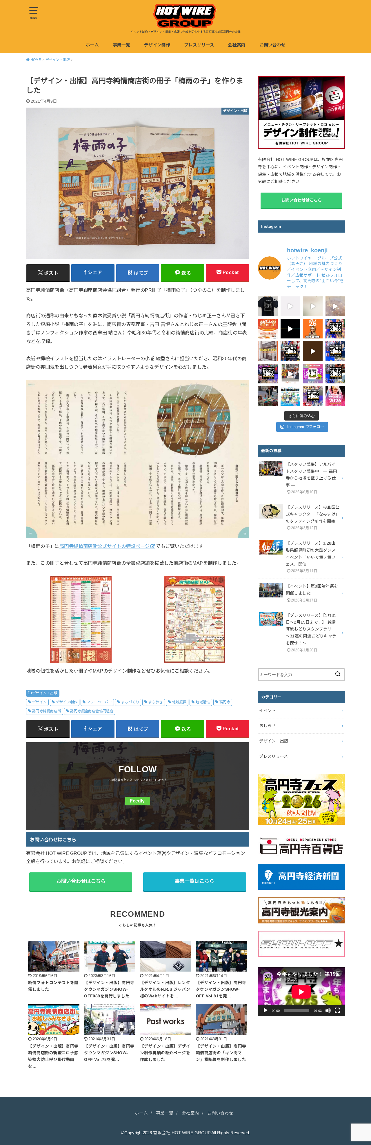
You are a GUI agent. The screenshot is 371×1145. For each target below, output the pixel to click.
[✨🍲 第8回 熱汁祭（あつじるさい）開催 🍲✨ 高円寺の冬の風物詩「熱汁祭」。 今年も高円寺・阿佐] (268, 329)
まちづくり (130, 702)
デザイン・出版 (44, 693)
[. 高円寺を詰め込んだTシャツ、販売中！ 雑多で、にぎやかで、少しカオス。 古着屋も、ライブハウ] (268, 306)
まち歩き (155, 702)
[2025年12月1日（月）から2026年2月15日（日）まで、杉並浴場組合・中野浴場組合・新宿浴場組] (290, 396)
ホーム (92, 45)
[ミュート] (328, 1010)
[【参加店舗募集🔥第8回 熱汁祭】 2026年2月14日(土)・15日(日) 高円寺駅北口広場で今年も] (290, 374)
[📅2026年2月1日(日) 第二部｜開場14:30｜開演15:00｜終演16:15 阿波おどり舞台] (290, 351)
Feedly (137, 800)
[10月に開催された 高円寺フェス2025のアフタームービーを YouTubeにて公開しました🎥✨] (313, 374)
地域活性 (203, 702)
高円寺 (224, 702)
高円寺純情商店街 (46, 711)
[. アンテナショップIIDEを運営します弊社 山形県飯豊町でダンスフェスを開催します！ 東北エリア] (290, 329)
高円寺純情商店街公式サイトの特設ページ (104, 546)
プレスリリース (199, 45)
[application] (301, 991)
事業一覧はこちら (194, 881)
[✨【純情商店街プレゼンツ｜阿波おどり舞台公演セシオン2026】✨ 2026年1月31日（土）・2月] (335, 396)
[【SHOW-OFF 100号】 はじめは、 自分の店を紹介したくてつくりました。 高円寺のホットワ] (313, 351)
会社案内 (236, 45)
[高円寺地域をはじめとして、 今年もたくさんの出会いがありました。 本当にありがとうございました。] (268, 351)
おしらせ (267, 725)
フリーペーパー (99, 702)
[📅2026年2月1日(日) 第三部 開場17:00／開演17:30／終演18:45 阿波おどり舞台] (335, 329)
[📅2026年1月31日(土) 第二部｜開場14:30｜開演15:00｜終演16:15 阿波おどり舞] (335, 374)
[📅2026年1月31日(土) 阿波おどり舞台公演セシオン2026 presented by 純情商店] (268, 374)
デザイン (39, 702)
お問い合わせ (272, 45)
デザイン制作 (157, 45)
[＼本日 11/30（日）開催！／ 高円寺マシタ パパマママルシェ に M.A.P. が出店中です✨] (268, 396)
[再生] (265, 1010)
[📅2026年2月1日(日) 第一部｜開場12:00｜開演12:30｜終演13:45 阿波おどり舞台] (335, 351)
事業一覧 (121, 45)
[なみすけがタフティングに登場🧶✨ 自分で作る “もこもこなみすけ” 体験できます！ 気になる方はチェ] (313, 306)
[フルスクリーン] (337, 1010)
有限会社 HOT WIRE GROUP (181, 1132)
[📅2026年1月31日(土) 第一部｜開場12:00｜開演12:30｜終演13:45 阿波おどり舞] (313, 396)
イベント (267, 710)
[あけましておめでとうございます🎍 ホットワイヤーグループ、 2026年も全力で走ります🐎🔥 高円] (313, 329)
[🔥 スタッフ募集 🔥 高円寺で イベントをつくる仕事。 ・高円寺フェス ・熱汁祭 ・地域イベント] (290, 306)
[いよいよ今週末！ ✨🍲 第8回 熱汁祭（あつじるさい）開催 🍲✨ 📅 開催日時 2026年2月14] (335, 306)
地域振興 (179, 702)
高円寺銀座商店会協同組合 (91, 711)
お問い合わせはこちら (81, 881)
